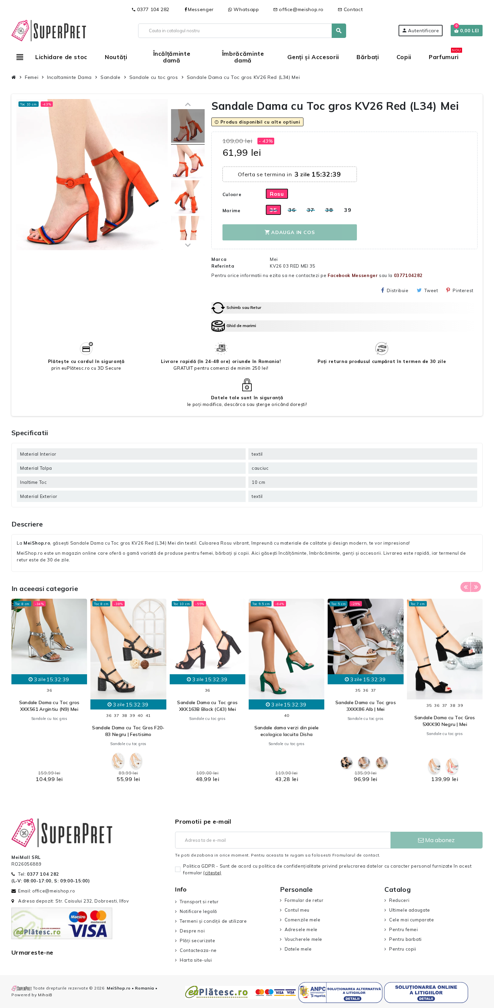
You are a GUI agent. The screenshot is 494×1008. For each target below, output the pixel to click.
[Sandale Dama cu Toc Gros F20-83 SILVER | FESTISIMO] (135, 760)
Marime (231, 210)
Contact (350, 9)
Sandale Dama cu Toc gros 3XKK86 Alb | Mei (365, 705)
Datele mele (298, 949)
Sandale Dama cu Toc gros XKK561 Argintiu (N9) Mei (49, 705)
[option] (49, 692)
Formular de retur (304, 900)
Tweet (431, 290)
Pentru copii (402, 949)
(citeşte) (212, 872)
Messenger (201, 9)
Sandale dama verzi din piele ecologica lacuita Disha (286, 731)
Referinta (223, 266)
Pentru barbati (405, 939)
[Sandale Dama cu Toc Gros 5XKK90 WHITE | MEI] (434, 766)
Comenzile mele (303, 919)
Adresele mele (301, 929)
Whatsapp (245, 9)
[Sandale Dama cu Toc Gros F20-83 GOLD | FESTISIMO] (118, 760)
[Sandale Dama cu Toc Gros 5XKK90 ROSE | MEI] (452, 766)
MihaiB (45, 994)
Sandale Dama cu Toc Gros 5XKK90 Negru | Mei (444, 721)
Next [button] (476, 587)
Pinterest (463, 290)
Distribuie (397, 290)
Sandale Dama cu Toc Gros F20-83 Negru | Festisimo (128, 731)
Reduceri (399, 900)
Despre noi (192, 930)
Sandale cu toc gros (49, 718)
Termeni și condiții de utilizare (213, 921)
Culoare (231, 194)
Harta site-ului (196, 960)
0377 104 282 (150, 9)
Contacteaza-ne (198, 950)
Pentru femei (403, 929)
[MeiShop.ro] (48, 30)
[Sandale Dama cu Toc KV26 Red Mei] (188, 127)
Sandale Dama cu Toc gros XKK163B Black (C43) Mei (207, 705)
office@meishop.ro (298, 9)
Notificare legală (198, 911)
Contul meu (297, 910)
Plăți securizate (197, 940)
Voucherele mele (303, 939)
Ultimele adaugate (409, 910)
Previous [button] (465, 587)
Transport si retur (199, 901)
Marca (219, 259)
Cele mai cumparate (411, 919)
